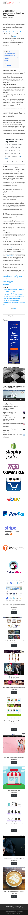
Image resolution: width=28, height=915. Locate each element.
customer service (9, 255)
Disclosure (15, 908)
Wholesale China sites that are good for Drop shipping (14, 289)
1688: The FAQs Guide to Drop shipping (11, 300)
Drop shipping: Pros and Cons (9, 291)
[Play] (4, 399)
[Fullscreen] (23, 399)
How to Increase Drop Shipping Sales (11, 293)
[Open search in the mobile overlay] (14, 315)
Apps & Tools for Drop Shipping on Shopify (12, 298)
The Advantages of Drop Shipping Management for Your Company (7, 276)
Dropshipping (5, 17)
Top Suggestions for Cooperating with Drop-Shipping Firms (18, 276)
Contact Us (21, 908)
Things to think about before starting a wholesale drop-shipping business (8, 283)
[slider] (12, 399)
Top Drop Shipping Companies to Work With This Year (14, 295)
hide (9, 51)
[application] (14, 395)
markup (14, 243)
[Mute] (21, 399)
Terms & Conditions (9, 906)
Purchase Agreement (7, 908)
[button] (14, 396)
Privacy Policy (18, 906)
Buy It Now (14, 612)
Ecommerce (10, 17)
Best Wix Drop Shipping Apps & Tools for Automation (14, 296)
